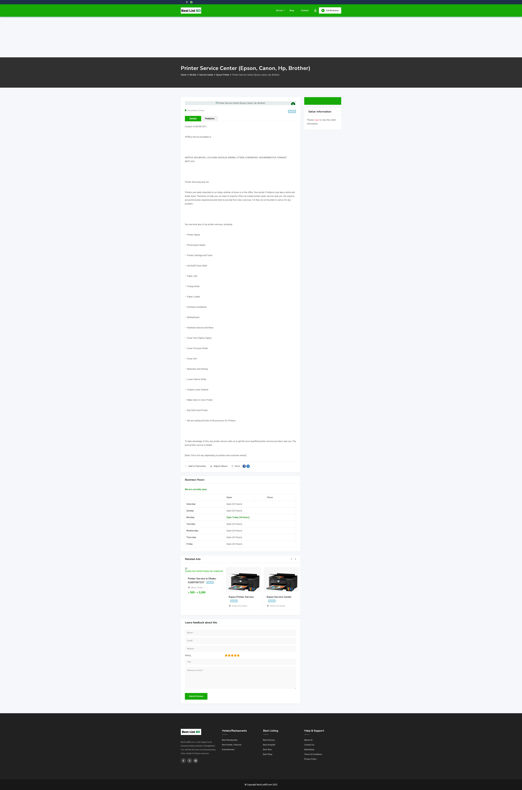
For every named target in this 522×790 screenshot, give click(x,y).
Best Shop (267, 754)
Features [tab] (210, 118)
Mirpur (193, 587)
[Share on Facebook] (244, 466)
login (316, 120)
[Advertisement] (261, 37)
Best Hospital (269, 745)
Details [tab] (193, 118)
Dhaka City (236, 606)
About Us (308, 740)
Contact (305, 10)
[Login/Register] (315, 10)
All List (279, 10)
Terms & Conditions (313, 754)
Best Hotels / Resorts (231, 745)
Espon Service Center (279, 597)
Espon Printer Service (241, 597)
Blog (292, 10)
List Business (332, 10)
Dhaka (201, 110)
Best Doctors (269, 740)
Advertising (309, 749)
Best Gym (267, 749)
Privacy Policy (310, 759)
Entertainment (228, 749)
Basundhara (192, 110)
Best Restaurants (229, 740)
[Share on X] (248, 466)
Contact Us (309, 745)
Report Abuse (220, 466)
